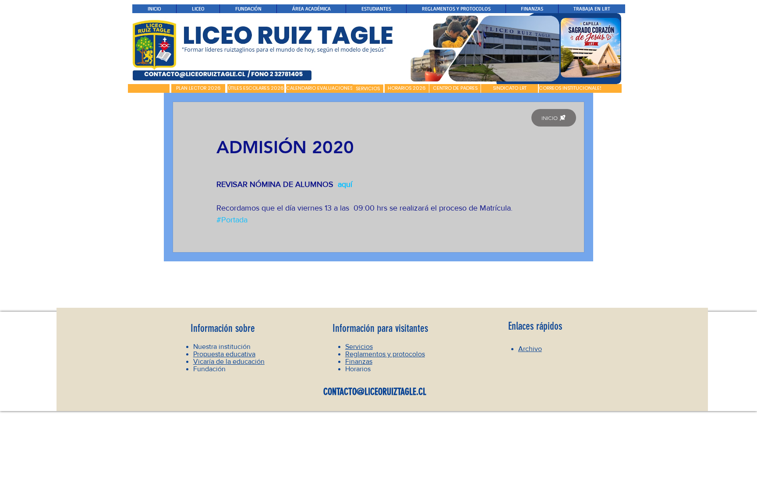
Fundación (209, 369)
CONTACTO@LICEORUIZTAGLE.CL (374, 392)
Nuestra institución (222, 346)
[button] (149, 88)
